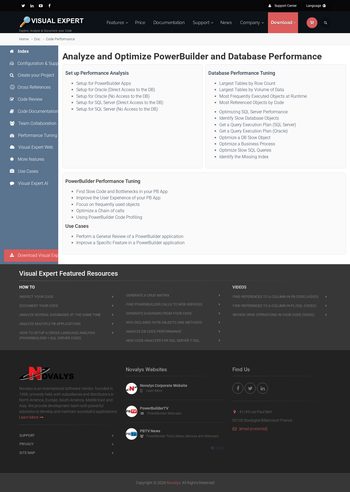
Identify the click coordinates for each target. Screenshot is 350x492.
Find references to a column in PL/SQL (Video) (274, 306)
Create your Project (35, 75)
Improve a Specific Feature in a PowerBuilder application (130, 242)
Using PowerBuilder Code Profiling (109, 217)
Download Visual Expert (40, 255)
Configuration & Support (40, 63)
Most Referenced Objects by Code (251, 102)
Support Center (285, 6)
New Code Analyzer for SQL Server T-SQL (163, 340)
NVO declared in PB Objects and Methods (164, 322)
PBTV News (150, 431)
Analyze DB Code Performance (153, 331)
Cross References (34, 87)
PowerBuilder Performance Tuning (102, 181)
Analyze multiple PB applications (50, 324)
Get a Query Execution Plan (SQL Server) (257, 124)
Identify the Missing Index (244, 156)
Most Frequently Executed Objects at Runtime (263, 96)
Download (281, 22)
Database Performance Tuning (241, 73)
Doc (37, 39)
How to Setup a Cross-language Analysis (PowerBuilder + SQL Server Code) (57, 335)
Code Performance (60, 39)
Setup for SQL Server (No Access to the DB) (117, 109)
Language (314, 6)
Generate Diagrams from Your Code (159, 313)
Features (115, 22)
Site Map (27, 453)
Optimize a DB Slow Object (244, 137)
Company (250, 22)
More (219, 448)
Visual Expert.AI (32, 183)
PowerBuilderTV (154, 408)
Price (140, 22)
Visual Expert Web (35, 147)
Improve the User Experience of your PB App (118, 197)
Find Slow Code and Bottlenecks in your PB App (122, 191)
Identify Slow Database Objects (249, 118)
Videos (239, 287)
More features (30, 159)
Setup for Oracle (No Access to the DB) (113, 96)
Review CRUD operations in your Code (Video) (273, 315)
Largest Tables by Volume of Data (251, 89)
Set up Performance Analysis (97, 73)
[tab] (36, 51)
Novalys (173, 483)
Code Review (29, 99)
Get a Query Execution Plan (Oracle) (253, 131)
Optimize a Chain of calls (100, 210)
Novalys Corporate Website (163, 385)
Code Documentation (37, 111)
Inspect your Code (36, 297)
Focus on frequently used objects (108, 204)
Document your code (38, 306)
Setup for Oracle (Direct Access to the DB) (115, 89)
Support (201, 22)
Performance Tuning (37, 135)
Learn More (28, 417)
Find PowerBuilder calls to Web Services (164, 304)
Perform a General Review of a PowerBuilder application (129, 236)
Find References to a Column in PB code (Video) (276, 297)
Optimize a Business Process (247, 143)
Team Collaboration (36, 123)
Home (24, 39)
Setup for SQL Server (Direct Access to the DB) (119, 102)
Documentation (169, 22)
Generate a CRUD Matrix (147, 295)
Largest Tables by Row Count (247, 83)
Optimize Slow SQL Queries (245, 150)
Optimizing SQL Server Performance (253, 111)
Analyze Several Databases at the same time (60, 315)
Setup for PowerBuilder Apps (103, 83)
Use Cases (27, 171)
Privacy (26, 444)
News (226, 22)
